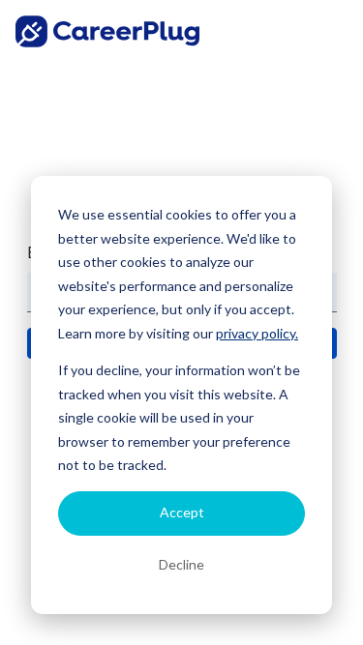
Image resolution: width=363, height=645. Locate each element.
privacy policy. (257, 333)
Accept (182, 512)
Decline (181, 564)
